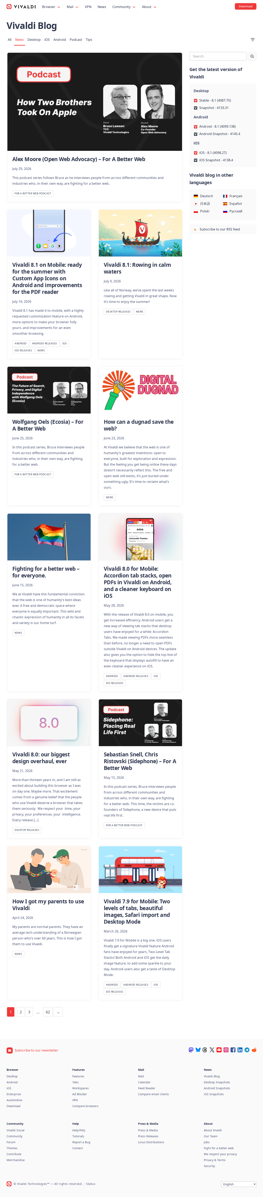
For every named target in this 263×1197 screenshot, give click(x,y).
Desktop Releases (118, 311)
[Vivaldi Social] (191, 1049)
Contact (77, 1148)
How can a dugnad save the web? (139, 425)
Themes (12, 1148)
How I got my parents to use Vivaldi (48, 905)
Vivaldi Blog (212, 1076)
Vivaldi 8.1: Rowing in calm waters (137, 268)
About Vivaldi (213, 1130)
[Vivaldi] (21, 6)
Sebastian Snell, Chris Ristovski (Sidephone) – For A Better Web (140, 761)
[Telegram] (247, 1049)
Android (59, 39)
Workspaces (80, 1088)
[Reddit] (253, 1049)
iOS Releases (23, 350)
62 (48, 1011)
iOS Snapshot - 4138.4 (216, 160)
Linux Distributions (151, 1142)
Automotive (14, 1100)
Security (209, 1166)
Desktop (34, 39)
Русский (236, 211)
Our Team (210, 1136)
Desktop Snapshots (217, 1082)
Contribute (14, 1154)
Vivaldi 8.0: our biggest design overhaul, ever (41, 758)
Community (121, 7)
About (147, 7)
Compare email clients (153, 1094)
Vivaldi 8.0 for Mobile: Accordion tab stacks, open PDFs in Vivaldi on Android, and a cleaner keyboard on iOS (138, 582)
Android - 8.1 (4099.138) (217, 126)
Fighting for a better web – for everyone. (46, 572)
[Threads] (205, 1049)
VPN (88, 7)
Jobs (207, 1142)
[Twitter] (212, 1049)
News (102, 7)
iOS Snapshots (214, 1094)
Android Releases (44, 343)
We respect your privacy (220, 1154)
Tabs (75, 1082)
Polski (204, 211)
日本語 (205, 203)
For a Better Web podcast (33, 193)
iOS (47, 39)
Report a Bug (81, 1142)
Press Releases (148, 1136)
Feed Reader (146, 1088)
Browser (49, 7)
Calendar (144, 1082)
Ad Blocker (79, 1094)
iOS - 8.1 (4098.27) (213, 152)
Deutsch (206, 196)
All (10, 39)
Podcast (76, 39)
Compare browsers (85, 1106)
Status (90, 1184)
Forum (11, 1142)
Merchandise (16, 1160)
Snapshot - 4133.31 (214, 107)
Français (236, 196)
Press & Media (148, 1130)
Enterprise (14, 1094)
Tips (89, 39)
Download (13, 1106)
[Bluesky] (198, 1049)
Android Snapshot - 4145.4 (219, 134)
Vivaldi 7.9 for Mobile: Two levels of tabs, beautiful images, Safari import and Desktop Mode (137, 911)
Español (236, 203)
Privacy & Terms (215, 1160)
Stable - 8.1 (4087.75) (215, 100)
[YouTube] (219, 1049)
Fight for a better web (219, 1148)
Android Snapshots (217, 1088)
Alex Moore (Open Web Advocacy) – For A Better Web (78, 159)
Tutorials (78, 1136)
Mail (70, 7)
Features (78, 1076)
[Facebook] (233, 1049)
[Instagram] (226, 1049)
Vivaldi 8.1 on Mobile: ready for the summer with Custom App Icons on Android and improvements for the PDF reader (47, 278)
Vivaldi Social (15, 1130)
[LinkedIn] (240, 1049)
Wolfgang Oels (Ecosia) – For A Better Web (47, 425)
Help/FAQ (78, 1130)
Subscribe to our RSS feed (219, 229)
